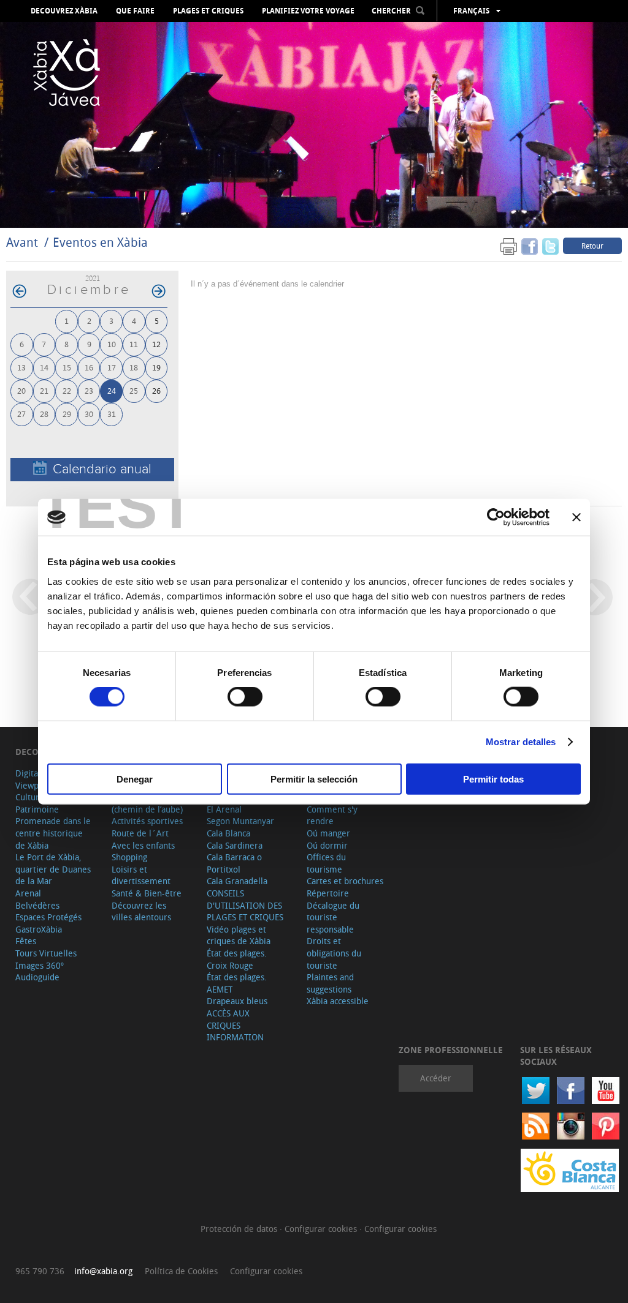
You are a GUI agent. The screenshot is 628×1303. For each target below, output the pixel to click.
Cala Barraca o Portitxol (234, 863)
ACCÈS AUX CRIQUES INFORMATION (235, 1025)
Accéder (435, 1078)
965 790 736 (39, 1271)
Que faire (135, 11)
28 (44, 413)
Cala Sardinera (234, 845)
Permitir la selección (314, 778)
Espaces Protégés (48, 917)
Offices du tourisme (326, 863)
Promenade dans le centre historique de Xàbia (53, 833)
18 (133, 367)
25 (133, 390)
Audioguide (37, 977)
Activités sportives (147, 821)
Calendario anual (102, 469)
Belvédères (37, 905)
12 (156, 344)
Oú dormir (327, 845)
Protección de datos (240, 1228)
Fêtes (25, 941)
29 (67, 413)
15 (67, 367)
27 (21, 413)
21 (44, 390)
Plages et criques (208, 11)
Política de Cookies (181, 1271)
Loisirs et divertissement (141, 875)
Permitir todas (493, 778)
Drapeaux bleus (237, 1001)
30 (89, 413)
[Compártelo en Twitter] (550, 245)
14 (44, 367)
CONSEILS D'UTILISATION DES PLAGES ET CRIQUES (245, 905)
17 (111, 367)
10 (111, 344)
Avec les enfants (143, 845)
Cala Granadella (237, 881)
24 (111, 390)
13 (21, 367)
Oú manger (328, 833)
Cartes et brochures (345, 881)
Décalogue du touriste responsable (333, 917)
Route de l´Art (140, 833)
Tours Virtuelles (46, 953)
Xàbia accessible (338, 1001)
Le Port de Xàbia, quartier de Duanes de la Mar (53, 869)
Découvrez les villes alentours (141, 911)
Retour (592, 245)
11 (133, 344)
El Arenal (224, 809)
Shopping (129, 857)
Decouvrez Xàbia (64, 11)
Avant (22, 242)
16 (89, 367)
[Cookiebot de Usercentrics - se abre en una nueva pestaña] (496, 517)
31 (111, 413)
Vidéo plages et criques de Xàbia (238, 935)
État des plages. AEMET (237, 983)
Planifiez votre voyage (308, 11)
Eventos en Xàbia (100, 242)
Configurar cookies (322, 1228)
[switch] (245, 697)
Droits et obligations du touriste (334, 953)
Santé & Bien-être (147, 893)
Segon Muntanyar (240, 821)
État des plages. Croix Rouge (237, 959)
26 (156, 390)
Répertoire (328, 893)
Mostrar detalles (521, 742)
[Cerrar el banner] (576, 517)
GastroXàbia (38, 929)
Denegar (135, 778)
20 (21, 390)
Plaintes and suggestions (330, 983)
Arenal (28, 893)
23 (89, 390)
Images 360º (39, 965)
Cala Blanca (228, 833)
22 (67, 390)
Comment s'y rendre (332, 815)
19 (156, 367)
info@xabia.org (103, 1271)
